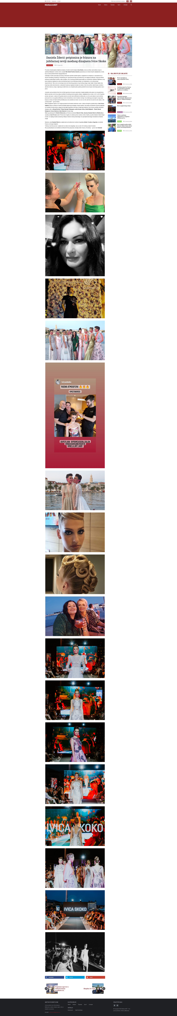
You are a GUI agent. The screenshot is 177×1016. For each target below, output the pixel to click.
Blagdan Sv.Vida (89, 988)
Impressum (54, 1)
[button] (131, 5)
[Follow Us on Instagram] (117, 1005)
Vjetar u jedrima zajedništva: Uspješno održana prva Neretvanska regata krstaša (123, 118)
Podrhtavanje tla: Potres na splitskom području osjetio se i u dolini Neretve (124, 89)
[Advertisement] (88, 17)
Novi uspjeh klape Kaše (124, 105)
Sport (119, 4)
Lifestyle (125, 4)
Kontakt (59, 1)
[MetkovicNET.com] (51, 4)
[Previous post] (46, 988)
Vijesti (99, 4)
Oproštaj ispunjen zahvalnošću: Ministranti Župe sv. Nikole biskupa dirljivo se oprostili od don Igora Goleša (124, 99)
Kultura (105, 4)
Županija (112, 4)
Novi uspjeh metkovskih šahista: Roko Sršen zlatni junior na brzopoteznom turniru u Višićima (124, 126)
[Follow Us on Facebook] (114, 1005)
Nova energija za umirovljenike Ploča (123, 78)
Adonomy (127, 1010)
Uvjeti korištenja (78, 1010)
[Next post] (104, 988)
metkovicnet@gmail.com (54, 1012)
